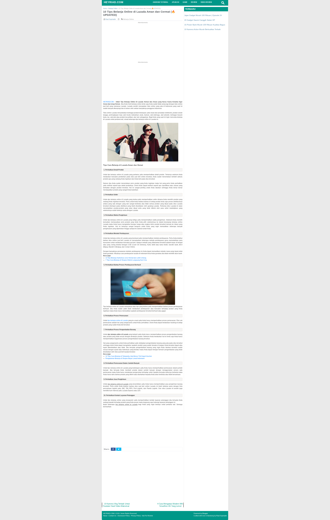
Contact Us (112, 516)
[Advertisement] (142, 42)
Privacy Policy (136, 516)
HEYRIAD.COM (113, 2)
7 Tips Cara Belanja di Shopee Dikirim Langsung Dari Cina (126, 260)
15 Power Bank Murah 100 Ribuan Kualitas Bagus (204, 25)
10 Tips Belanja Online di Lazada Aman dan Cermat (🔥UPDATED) (139, 13)
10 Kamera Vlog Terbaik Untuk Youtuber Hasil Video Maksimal (116, 505)
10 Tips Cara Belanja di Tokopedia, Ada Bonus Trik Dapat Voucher (128, 356)
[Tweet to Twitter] (118, 449)
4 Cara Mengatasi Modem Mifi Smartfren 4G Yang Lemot (170, 505)
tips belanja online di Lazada (118, 320)
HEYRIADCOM (108, 102)
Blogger (205, 513)
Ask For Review (147, 516)
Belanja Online (128, 19)
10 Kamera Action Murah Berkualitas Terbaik (202, 29)
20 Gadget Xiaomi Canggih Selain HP (199, 20)
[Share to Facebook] (113, 449)
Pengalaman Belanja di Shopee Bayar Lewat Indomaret (125, 358)
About (105, 516)
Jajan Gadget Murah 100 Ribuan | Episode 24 (203, 15)
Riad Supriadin (221, 516)
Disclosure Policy (124, 516)
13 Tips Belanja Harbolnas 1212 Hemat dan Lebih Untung (125, 258)
